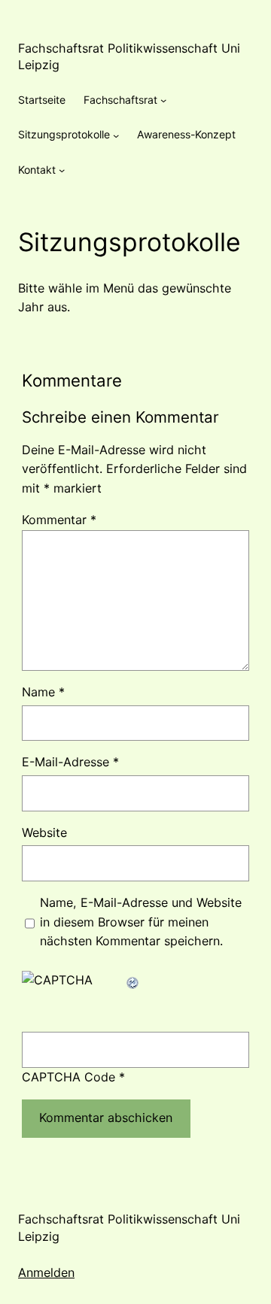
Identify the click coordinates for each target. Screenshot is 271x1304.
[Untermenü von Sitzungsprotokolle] (116, 135)
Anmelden (46, 1272)
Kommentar (59, 519)
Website (44, 832)
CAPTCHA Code (68, 1076)
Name (43, 691)
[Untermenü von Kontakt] (62, 170)
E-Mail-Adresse (70, 761)
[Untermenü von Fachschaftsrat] (163, 100)
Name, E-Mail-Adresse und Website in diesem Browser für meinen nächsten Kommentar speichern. (141, 922)
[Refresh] (133, 979)
